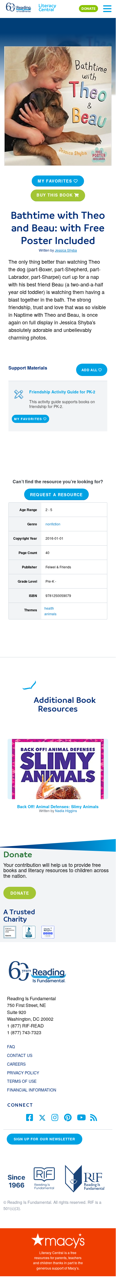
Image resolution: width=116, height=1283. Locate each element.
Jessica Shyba (66, 250)
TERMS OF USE (24, 1081)
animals (50, 613)
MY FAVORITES (56, 181)
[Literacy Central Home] (47, 6)
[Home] (21, 6)
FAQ (11, 1046)
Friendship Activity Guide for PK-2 (62, 392)
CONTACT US (21, 1055)
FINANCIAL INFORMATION (31, 1090)
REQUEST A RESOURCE (56, 494)
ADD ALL (90, 369)
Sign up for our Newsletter (44, 1139)
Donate (19, 893)
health (49, 608)
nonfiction (53, 523)
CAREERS (16, 1064)
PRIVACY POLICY (23, 1072)
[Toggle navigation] (107, 8)
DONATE (88, 8)
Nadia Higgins (66, 810)
